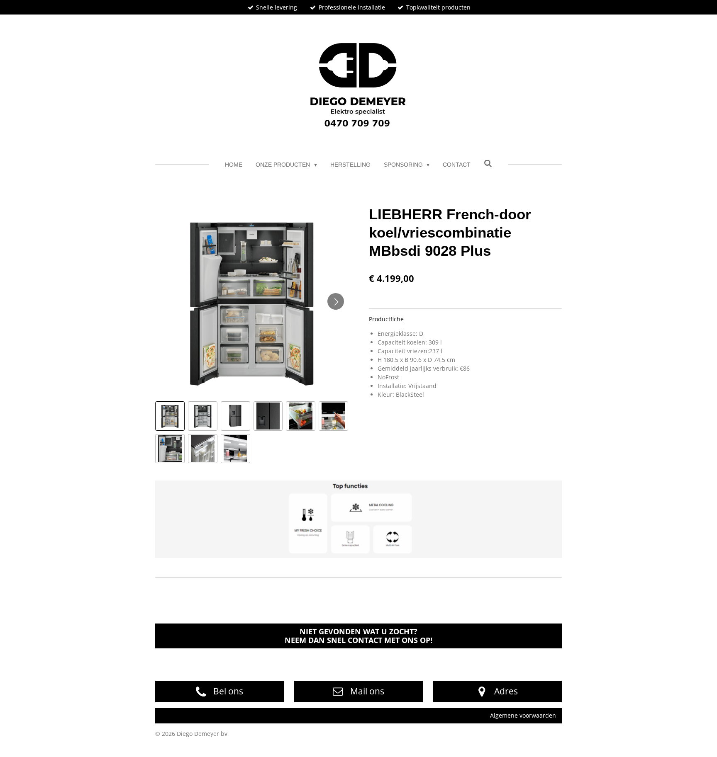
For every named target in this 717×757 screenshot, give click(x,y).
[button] (170, 416)
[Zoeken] (488, 164)
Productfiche (386, 319)
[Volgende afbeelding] (335, 301)
